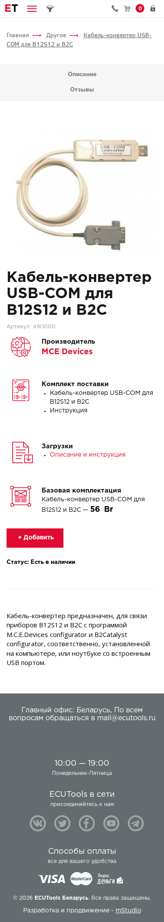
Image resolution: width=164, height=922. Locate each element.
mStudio (128, 910)
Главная (18, 35)
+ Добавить (35, 537)
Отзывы (82, 90)
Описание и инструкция (88, 454)
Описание (82, 74)
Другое (56, 35)
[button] (32, 8)
